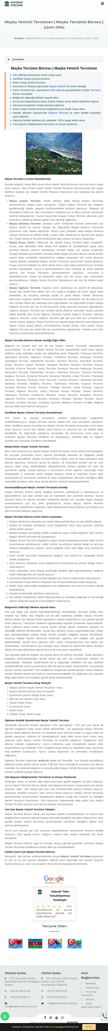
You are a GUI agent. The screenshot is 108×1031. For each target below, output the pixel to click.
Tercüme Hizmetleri (88, 994)
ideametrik (72, 1023)
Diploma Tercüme (58, 112)
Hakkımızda (91, 987)
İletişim (88, 999)
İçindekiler (18, 59)
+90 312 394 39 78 (56, 991)
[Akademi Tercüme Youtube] (56, 1017)
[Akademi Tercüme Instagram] (50, 1017)
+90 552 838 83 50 (55, 997)
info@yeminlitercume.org (61, 1003)
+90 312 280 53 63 (19, 991)
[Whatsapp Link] (5, 1016)
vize (40, 781)
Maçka (27, 78)
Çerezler (59, 1026)
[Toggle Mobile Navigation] (102, 3)
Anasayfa (19, 38)
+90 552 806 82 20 (18, 997)
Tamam (89, 1027)
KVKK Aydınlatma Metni (91, 1005)
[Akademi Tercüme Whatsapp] (62, 1017)
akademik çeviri (47, 760)
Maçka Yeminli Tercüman (63, 86)
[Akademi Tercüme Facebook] (45, 1017)
